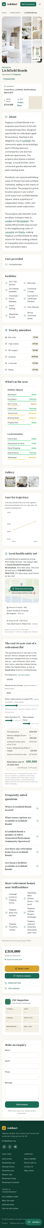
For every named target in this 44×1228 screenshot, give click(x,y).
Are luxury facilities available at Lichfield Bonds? (16, 866)
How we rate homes (10, 1208)
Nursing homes (8, 1167)
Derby (22, 232)
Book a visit (23, 968)
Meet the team (8, 1200)
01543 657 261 (14, 983)
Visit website (14, 988)
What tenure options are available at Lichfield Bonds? (18, 821)
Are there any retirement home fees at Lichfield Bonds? (18, 852)
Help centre (29, 1171)
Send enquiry (22, 1104)
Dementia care (8, 1171)
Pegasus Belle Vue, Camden (13, 913)
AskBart (12, 4)
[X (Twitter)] (10, 1147)
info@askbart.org (9, 1141)
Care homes (7, 1159)
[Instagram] (4, 1147)
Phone (7, 1072)
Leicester (9, 232)
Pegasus (17, 74)
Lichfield (26, 141)
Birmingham (23, 221)
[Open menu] (40, 4)
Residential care (8, 1163)
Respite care (7, 1174)
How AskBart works (10, 1197)
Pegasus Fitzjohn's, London (13, 927)
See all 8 (35, 59)
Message (8, 1083)
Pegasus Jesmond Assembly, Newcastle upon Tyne (32, 927)
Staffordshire (15, 13)
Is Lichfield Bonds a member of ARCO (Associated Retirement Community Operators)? (17, 836)
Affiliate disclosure (17, 1223)
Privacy (5, 1223)
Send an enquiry (23, 976)
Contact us (28, 1167)
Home (4, 13)
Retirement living (9, 1178)
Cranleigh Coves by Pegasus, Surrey (13, 898)
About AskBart (30, 1159)
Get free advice (28, 4)
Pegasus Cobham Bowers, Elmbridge (31, 912)
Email (8, 1061)
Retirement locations (10, 1182)
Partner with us (30, 1163)
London (8, 221)
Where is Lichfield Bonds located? (18, 808)
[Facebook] (15, 1147)
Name (8, 1050)
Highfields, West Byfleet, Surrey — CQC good (33, 898)
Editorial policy (8, 1204)
